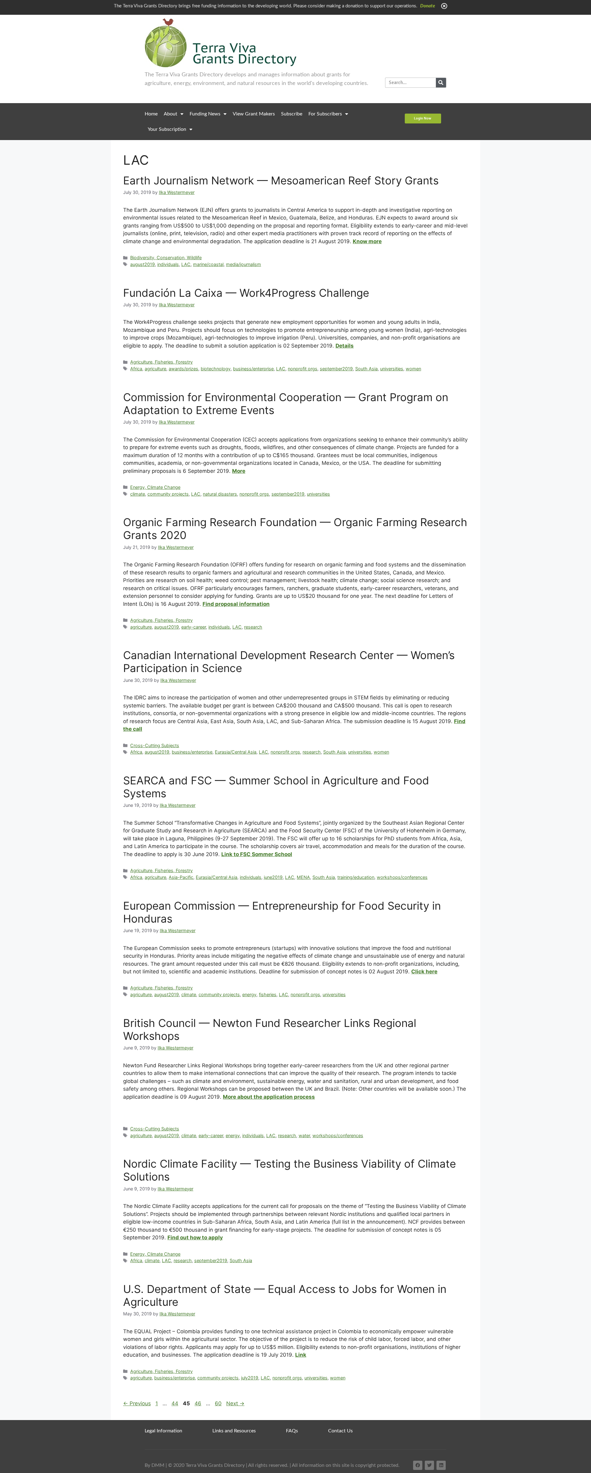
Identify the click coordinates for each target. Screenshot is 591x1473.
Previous (137, 1403)
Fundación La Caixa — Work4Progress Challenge (246, 292)
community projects (168, 494)
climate (137, 494)
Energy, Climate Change (155, 487)
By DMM (154, 1465)
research (253, 627)
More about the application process (269, 1097)
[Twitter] (429, 1465)
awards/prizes (183, 368)
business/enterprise (253, 368)
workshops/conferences (402, 877)
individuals (168, 264)
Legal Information (163, 1430)
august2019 (142, 264)
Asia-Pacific (181, 877)
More (238, 471)
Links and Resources (234, 1430)
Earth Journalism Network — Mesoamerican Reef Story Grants (281, 180)
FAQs (292, 1430)
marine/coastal (208, 264)
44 (175, 1403)
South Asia (366, 368)
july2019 (249, 1377)
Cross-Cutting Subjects (154, 745)
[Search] (441, 82)
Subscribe (291, 113)
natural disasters (220, 494)
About (170, 113)
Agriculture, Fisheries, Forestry (161, 361)
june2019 (273, 877)
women (413, 368)
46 (198, 1403)
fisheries (267, 994)
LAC (186, 264)
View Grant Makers (254, 113)
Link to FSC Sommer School (256, 854)
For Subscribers (325, 113)
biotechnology (216, 368)
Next (235, 1403)
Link (300, 1355)
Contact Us (340, 1430)
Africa (136, 368)
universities (391, 368)
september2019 (336, 368)
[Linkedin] (441, 1465)
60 (219, 1403)
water (304, 1135)
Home (151, 113)
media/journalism (243, 264)
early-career (193, 627)
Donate (427, 6)
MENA (303, 877)
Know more (367, 241)
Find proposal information (236, 604)
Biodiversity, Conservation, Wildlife (166, 257)
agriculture (155, 368)
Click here (424, 971)
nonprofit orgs (302, 368)
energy (249, 994)
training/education (355, 877)
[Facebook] (417, 1465)
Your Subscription (167, 129)
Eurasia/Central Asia (235, 752)
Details (345, 346)
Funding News (205, 113)
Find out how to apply (195, 1237)
